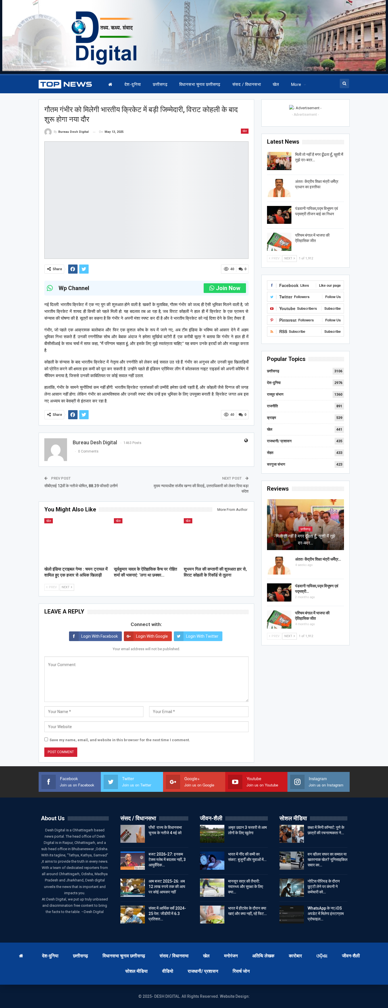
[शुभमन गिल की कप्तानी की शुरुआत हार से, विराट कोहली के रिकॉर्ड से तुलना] (216, 540)
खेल (276, 84)
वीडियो (167, 971)
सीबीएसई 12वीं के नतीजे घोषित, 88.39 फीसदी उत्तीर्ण (81, 486)
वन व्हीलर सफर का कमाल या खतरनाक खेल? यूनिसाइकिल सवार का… (327, 859)
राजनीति (272, 406)
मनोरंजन (231, 956)
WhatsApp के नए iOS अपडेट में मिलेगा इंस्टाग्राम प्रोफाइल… (326, 913)
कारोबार (295, 956)
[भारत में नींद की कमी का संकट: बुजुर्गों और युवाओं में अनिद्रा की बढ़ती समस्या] (212, 861)
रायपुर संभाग (275, 394)
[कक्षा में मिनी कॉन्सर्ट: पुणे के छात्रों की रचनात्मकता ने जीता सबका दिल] (291, 834)
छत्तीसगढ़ (160, 84)
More (296, 84)
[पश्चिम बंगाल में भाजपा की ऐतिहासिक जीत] (279, 242)
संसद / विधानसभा (246, 84)
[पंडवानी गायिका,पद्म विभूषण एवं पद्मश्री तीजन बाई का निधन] (279, 215)
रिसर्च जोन (241, 971)
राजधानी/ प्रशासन (279, 441)
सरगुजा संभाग (276, 464)
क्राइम (271, 418)
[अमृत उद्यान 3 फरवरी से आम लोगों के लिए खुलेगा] (212, 834)
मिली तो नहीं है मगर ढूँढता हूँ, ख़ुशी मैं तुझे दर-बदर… (305, 540)
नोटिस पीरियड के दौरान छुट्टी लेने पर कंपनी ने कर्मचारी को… (324, 886)
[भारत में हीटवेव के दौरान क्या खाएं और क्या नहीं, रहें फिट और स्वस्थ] (212, 915)
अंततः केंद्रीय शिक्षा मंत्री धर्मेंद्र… (318, 559)
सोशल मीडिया (136, 971)
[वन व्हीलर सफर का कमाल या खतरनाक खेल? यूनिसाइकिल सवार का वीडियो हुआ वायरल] (291, 861)
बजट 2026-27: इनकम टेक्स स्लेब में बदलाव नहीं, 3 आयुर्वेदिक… (167, 859)
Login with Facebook (99, 636)
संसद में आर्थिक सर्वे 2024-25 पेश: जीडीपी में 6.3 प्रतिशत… (167, 913)
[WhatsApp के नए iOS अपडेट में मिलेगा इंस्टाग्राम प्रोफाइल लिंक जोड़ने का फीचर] (291, 915)
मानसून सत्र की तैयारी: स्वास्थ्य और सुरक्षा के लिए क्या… (245, 886)
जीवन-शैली (351, 956)
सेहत (270, 453)
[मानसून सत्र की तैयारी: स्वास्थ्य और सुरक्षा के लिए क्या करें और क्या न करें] (212, 888)
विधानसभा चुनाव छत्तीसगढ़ (199, 84)
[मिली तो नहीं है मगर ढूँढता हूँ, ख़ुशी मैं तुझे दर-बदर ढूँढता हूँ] (279, 161)
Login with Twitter (202, 636)
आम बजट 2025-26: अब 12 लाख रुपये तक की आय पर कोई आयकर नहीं (167, 886)
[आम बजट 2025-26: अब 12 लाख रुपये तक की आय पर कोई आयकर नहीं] (132, 888)
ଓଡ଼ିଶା (321, 956)
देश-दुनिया (132, 84)
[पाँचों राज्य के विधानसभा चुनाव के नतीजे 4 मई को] (132, 834)
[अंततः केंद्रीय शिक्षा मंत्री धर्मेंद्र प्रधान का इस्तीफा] (279, 188)
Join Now (228, 288)
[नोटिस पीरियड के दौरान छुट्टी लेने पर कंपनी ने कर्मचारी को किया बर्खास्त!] (291, 888)
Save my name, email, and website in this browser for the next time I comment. (119, 740)
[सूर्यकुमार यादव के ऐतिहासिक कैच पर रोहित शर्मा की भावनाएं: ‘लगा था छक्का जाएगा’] (146, 540)
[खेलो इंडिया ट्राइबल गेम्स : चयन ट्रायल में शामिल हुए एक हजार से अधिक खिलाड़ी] (76, 540)
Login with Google (152, 636)
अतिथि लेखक (263, 956)
